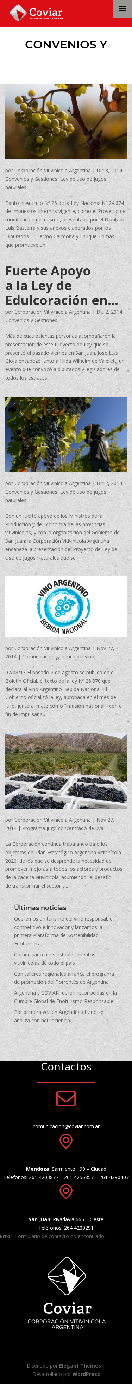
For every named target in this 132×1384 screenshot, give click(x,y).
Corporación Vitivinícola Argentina (52, 170)
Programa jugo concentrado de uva (62, 828)
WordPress (86, 1374)
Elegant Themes (80, 1365)
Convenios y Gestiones (31, 178)
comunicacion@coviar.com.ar (66, 1126)
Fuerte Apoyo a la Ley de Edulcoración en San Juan (56, 285)
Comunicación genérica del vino (58, 656)
